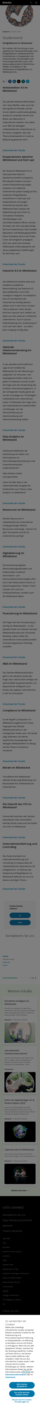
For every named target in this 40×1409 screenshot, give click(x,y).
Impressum (10, 1377)
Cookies (26, 1372)
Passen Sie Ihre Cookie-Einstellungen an (22, 1401)
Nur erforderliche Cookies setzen (22, 1393)
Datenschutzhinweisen (15, 1374)
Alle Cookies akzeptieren (22, 1385)
